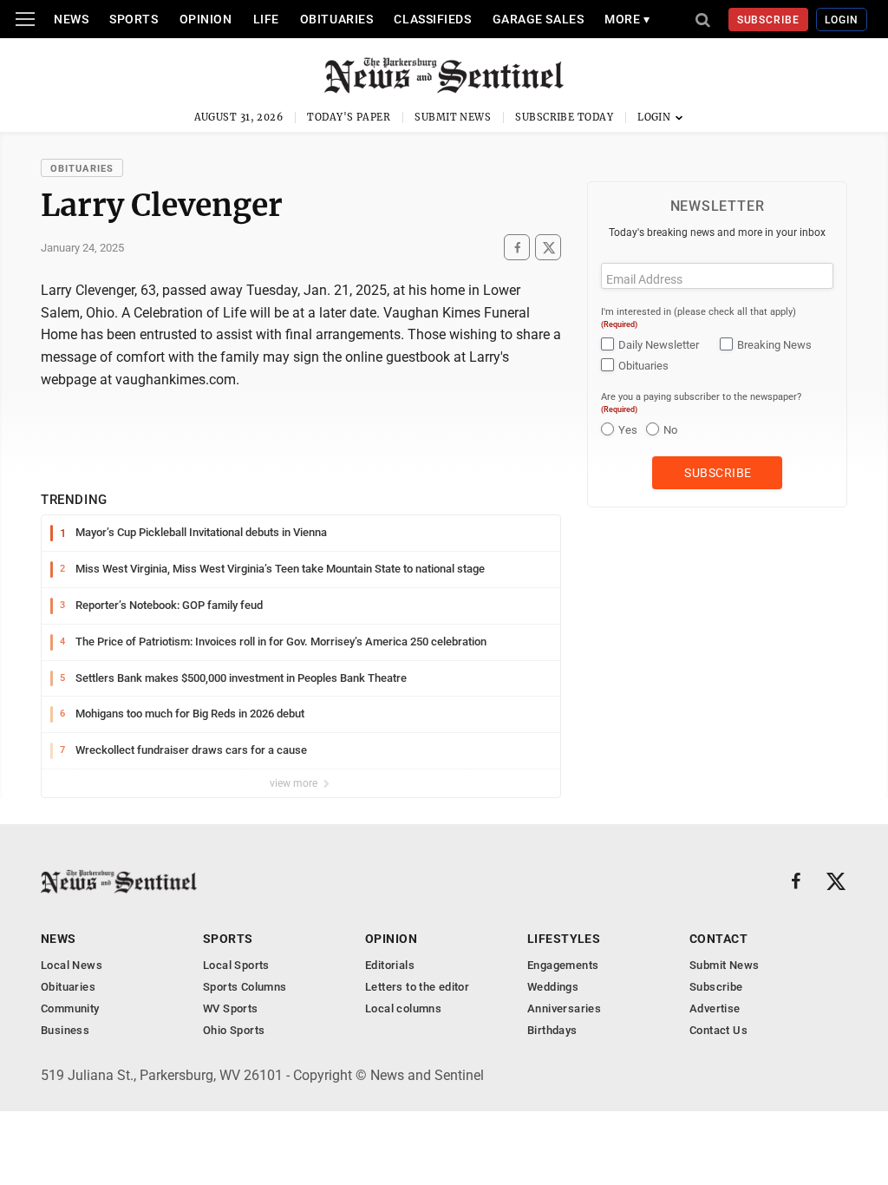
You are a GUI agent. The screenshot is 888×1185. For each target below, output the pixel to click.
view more (295, 783)
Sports (133, 19)
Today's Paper (348, 117)
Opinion (206, 19)
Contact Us (718, 1030)
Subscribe (768, 20)
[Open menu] (25, 19)
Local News (71, 965)
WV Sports (230, 1008)
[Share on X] (548, 247)
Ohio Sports (233, 1030)
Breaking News (774, 344)
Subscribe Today (564, 117)
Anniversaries (564, 1008)
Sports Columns (244, 986)
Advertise (715, 1008)
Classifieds (432, 19)
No (670, 429)
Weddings (552, 986)
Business (65, 1030)
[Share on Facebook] (517, 247)
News (71, 19)
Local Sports (236, 965)
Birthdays (552, 1030)
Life (266, 19)
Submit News (453, 117)
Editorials (390, 965)
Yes (627, 429)
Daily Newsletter (658, 344)
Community (70, 1008)
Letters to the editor (417, 986)
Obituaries (337, 19)
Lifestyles (563, 939)
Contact (718, 939)
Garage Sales (538, 19)
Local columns (403, 1008)
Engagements (562, 965)
